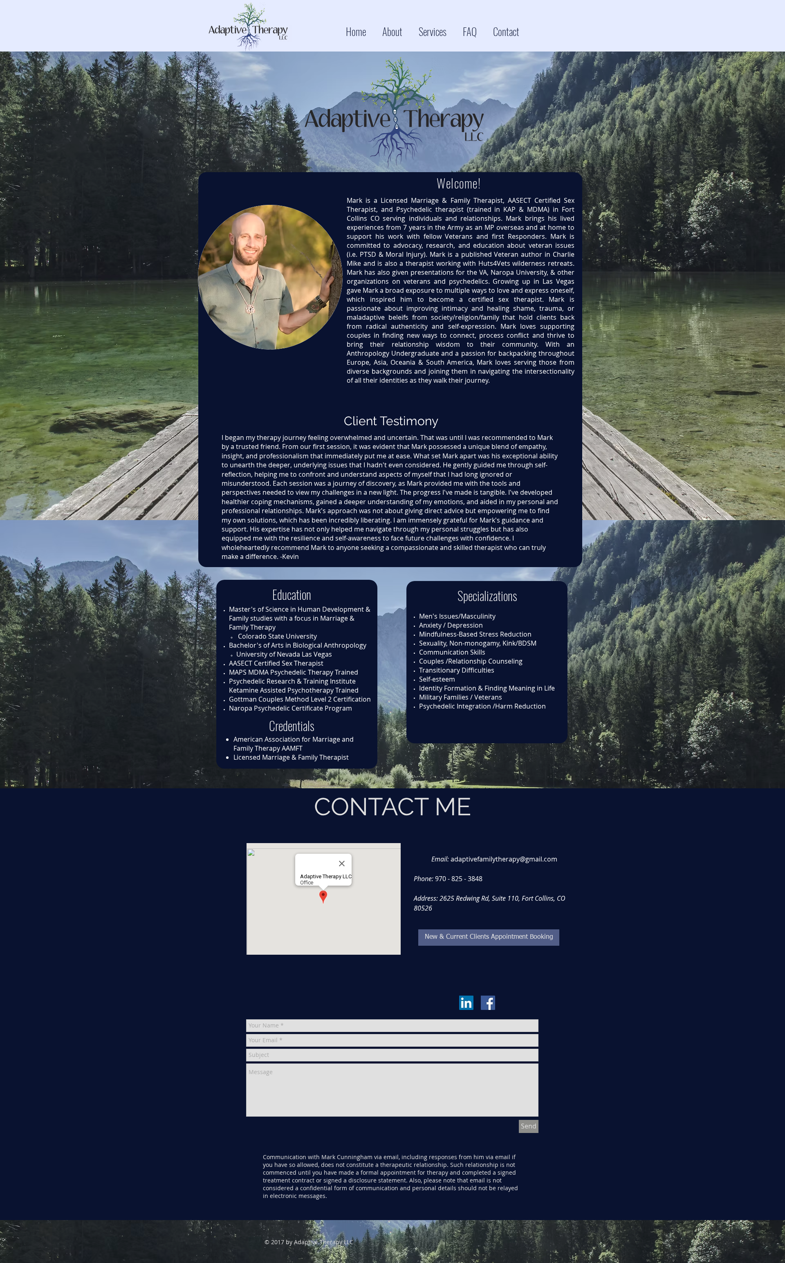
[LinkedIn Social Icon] (466, 1003)
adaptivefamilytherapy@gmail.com (504, 859)
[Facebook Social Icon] (488, 1003)
